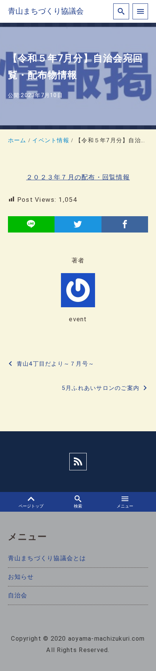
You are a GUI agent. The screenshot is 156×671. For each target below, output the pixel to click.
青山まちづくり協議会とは (47, 558)
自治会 (18, 595)
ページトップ (31, 506)
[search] (121, 11)
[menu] (140, 11)
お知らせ (21, 576)
